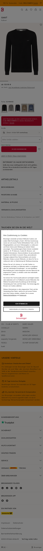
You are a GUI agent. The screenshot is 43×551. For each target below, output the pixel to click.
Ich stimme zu (21, 304)
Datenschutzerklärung (9, 295)
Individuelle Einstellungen (21, 309)
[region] (21, 275)
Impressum (23, 295)
